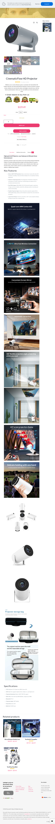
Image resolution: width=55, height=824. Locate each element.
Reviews (30, 152)
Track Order (30, 791)
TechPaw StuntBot (12, 767)
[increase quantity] (11, 121)
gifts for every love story (15, 133)
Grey (21, 112)
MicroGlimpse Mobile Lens (12, 739)
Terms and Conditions (20, 787)
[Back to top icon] (48, 821)
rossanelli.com (27, 814)
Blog (29, 786)
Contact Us (30, 789)
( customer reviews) (25, 82)
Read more (37, 4)
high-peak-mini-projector (25, 133)
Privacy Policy (18, 786)
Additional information (20, 152)
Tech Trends (23, 136)
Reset (5, 115)
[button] (37, 22)
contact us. (29, 819)
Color (17, 112)
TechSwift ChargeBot (31, 739)
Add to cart (21, 125)
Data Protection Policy (26, 4)
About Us (30, 787)
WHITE (25, 112)
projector (34, 133)
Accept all (46, 4)
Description (12, 152)
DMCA (17, 791)
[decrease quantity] (5, 121)
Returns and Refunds (20, 789)
